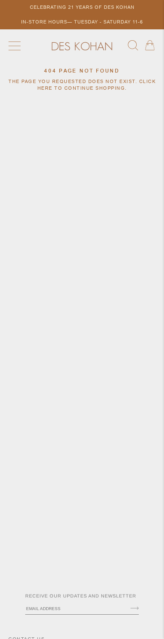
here (45, 88)
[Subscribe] (134, 609)
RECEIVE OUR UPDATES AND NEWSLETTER (80, 595)
